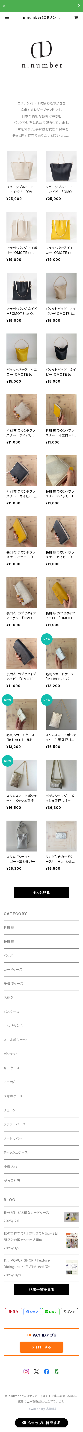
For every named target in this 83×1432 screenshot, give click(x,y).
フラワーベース (15, 1124)
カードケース (13, 969)
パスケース (12, 1012)
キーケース (12, 1068)
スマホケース (13, 1096)
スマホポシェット (16, 1040)
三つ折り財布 (14, 1026)
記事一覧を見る (41, 1289)
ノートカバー (13, 1138)
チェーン (10, 1110)
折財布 (9, 927)
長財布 (9, 941)
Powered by (36, 1409)
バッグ (8, 955)
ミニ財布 (10, 1082)
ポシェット (11, 1054)
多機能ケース (14, 983)
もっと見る (41, 892)
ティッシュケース (16, 1152)
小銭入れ (10, 1166)
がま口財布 (12, 1180)
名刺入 (9, 998)
